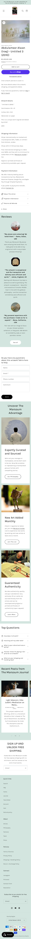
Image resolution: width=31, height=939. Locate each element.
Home (5, 792)
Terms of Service (8, 851)
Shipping (3, 61)
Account (6, 804)
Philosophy (6, 828)
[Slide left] (12, 736)
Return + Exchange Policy (11, 864)
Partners (6, 832)
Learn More (11, 614)
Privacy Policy (7, 855)
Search (5, 783)
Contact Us (9, 188)
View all (3, 676)
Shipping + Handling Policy (11, 860)
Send (7, 397)
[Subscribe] (25, 768)
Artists (5, 824)
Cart (4, 808)
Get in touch (5, 93)
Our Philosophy (12, 476)
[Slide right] (19, 736)
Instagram (6, 875)
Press (5, 840)
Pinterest (6, 879)
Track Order (6, 800)
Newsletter (6, 888)
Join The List (11, 542)
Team (5, 836)
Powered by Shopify (24, 936)
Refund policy (7, 812)
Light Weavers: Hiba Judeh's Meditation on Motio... (14, 702)
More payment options (15, 76)
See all (15, 342)
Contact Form (7, 883)
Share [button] (5, 209)
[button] (4, 11)
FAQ (26, 91)
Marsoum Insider (20, 154)
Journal (5, 796)
